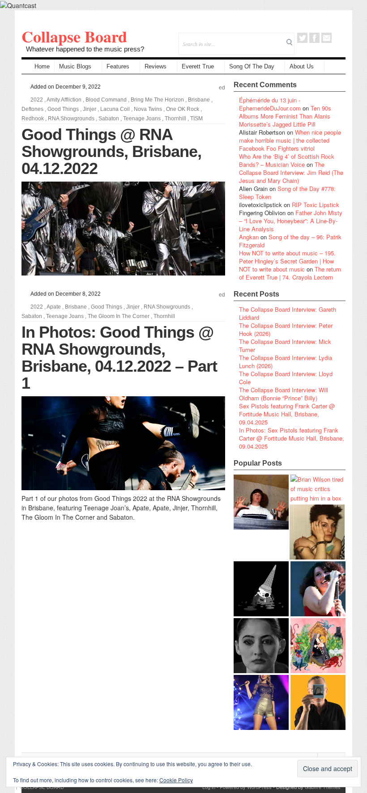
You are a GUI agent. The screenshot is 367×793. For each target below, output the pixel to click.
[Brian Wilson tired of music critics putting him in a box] (318, 489)
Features (118, 66)
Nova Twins (148, 109)
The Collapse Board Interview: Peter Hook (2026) (286, 329)
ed (222, 88)
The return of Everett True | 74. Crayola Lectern (290, 273)
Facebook (314, 38)
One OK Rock (182, 109)
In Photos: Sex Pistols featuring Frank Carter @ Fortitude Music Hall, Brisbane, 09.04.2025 (291, 438)
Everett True (198, 66)
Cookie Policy (176, 780)
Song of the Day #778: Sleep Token (287, 192)
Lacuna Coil (115, 109)
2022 (36, 100)
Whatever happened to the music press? (85, 49)
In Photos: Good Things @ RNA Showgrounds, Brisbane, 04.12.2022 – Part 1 (119, 357)
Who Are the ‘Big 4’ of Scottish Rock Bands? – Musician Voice (286, 160)
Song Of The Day (251, 66)
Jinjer (89, 109)
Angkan (249, 237)
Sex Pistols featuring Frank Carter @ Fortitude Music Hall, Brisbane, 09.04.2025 (287, 414)
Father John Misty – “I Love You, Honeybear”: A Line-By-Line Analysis (290, 220)
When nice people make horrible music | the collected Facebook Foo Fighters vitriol (290, 140)
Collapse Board (74, 36)
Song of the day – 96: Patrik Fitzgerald (290, 241)
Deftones (32, 109)
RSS (338, 38)
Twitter (302, 38)
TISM (196, 118)
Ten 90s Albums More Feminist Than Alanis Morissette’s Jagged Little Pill (285, 116)
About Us (302, 66)
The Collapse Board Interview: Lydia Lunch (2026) (285, 361)
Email (326, 38)
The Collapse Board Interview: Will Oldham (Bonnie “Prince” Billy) (283, 394)
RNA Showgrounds (71, 118)
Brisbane (199, 100)
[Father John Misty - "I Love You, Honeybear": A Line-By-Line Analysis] (318, 645)
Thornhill (175, 118)
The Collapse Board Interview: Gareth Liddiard (287, 313)
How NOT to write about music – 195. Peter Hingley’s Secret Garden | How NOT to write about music (287, 261)
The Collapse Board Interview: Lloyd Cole (286, 377)
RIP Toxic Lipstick (315, 204)
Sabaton (108, 118)
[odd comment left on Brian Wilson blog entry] (261, 502)
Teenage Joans (142, 118)
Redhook (32, 118)
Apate (54, 307)
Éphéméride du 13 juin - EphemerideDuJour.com (270, 104)
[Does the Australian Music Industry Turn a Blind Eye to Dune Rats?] (261, 588)
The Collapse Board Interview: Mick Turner (285, 345)
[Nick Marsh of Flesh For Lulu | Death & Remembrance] (317, 532)
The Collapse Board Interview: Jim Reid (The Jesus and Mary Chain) (291, 172)
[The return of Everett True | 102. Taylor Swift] (261, 702)
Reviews (155, 66)
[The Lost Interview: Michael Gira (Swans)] (318, 702)
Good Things (63, 109)
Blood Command (106, 100)
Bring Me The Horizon (157, 100)
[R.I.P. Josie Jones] (261, 645)
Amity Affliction (64, 100)
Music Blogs (75, 66)
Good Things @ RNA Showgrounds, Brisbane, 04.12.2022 (111, 151)
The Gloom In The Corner (118, 316)
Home (42, 66)
